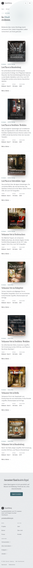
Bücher (3, 530)
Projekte (4, 526)
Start (3, 9)
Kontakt (19, 534)
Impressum (4, 564)
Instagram (5, 550)
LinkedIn (4, 554)
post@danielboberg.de (7, 518)
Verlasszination (6, 542)
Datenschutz (12, 564)
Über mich (20, 530)
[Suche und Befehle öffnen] (25, 3)
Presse (3, 534)
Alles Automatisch (7, 546)
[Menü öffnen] (29, 3)
